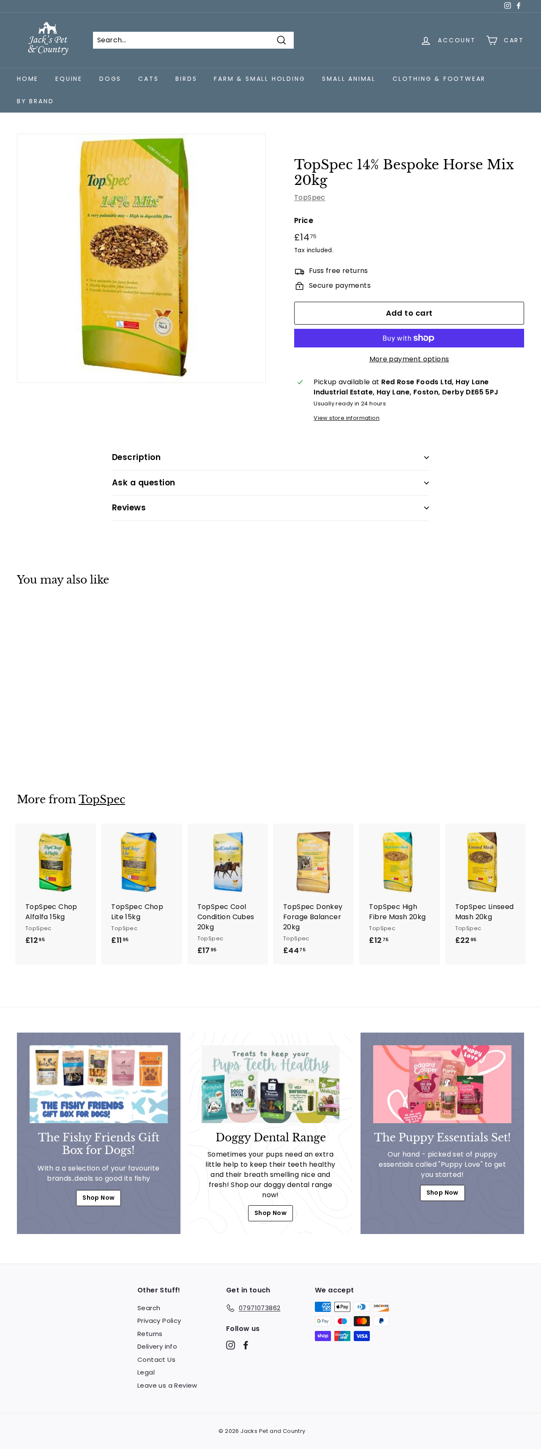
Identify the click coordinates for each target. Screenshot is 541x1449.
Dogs (110, 78)
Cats (148, 78)
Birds (186, 78)
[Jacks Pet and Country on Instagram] (230, 1345)
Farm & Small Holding (259, 78)
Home (27, 78)
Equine (68, 78)
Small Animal (349, 78)
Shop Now (98, 1197)
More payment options (409, 359)
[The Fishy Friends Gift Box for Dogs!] (99, 1084)
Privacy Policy (159, 1320)
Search (148, 1307)
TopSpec (309, 197)
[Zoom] (141, 258)
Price (303, 220)
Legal (146, 1372)
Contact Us (156, 1359)
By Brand (35, 101)
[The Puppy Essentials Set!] (442, 1084)
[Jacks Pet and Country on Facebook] (245, 1345)
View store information (347, 417)
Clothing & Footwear (439, 78)
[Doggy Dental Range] (271, 1084)
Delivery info (157, 1346)
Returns (150, 1333)
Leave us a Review (167, 1385)
